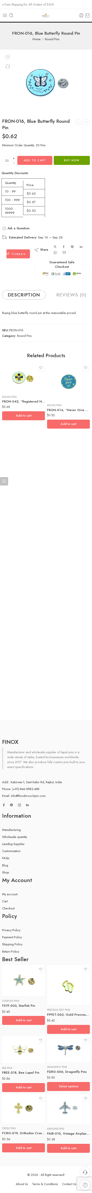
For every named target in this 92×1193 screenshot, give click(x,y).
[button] (23, 415)
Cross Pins (9, 1128)
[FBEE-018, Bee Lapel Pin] (23, 1049)
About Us (22, 1184)
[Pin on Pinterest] (72, 247)
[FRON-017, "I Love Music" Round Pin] (87, 122)
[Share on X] (55, 247)
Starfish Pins (10, 1001)
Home (37, 39)
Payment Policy (12, 937)
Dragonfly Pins (57, 1067)
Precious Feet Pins (58, 1010)
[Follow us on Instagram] (19, 805)
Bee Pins (7, 1068)
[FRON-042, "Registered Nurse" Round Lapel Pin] (23, 378)
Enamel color (54, 1037)
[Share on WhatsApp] (55, 252)
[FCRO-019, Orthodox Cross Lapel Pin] (23, 1108)
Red (59, 1049)
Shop (5, 872)
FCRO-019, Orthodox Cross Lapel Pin (23, 1133)
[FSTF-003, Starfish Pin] (23, 980)
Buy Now (71, 160)
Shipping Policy (12, 944)
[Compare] (7, 66)
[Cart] (87, 15)
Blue (58, 1043)
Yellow (58, 1056)
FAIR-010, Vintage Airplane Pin (68, 1133)
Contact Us (69, 1184)
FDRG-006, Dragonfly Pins (67, 1071)
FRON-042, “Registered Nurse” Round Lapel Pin (23, 401)
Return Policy (10, 951)
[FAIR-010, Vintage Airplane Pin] (68, 1109)
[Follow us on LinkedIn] (27, 805)
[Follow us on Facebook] (4, 805)
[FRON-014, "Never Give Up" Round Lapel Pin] (68, 382)
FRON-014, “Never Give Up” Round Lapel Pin (68, 410)
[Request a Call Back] (85, 1172)
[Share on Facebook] (63, 247)
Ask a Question (18, 228)
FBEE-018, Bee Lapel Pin (20, 1072)
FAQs (5, 858)
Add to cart (35, 160)
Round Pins (52, 39)
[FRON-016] (46, 82)
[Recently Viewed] (85, 1185)
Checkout (8, 908)
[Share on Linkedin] (81, 247)
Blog (5, 865)
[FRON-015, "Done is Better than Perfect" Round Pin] (78, 122)
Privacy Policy (11, 930)
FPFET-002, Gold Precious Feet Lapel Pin (68, 1014)
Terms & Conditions (45, 1184)
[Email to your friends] (64, 252)
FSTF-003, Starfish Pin (18, 1005)
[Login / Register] (81, 15)
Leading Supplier (13, 844)
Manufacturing (11, 829)
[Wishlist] (7, 57)
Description (24, 295)
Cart (5, 901)
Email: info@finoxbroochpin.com (24, 795)
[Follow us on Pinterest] (11, 805)
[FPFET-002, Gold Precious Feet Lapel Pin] (68, 985)
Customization (11, 851)
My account (10, 894)
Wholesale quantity (14, 837)
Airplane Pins (55, 1129)
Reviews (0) (71, 295)
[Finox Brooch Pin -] (46, 15)
